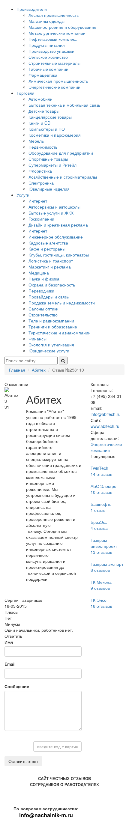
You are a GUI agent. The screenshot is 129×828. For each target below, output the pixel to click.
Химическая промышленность (58, 81)
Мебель (36, 141)
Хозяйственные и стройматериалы (62, 177)
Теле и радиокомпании (51, 321)
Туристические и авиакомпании (59, 333)
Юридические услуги (48, 351)
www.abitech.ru (105, 426)
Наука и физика (43, 279)
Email (10, 664)
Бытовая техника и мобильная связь (64, 105)
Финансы (37, 339)
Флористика (40, 171)
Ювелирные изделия (49, 189)
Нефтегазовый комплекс (52, 39)
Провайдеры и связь (48, 297)
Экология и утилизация (51, 345)
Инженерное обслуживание (55, 237)
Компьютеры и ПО (46, 129)
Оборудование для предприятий (60, 153)
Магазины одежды (46, 21)
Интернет (37, 201)
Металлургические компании (57, 33)
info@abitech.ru (106, 414)
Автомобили (40, 99)
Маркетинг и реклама (49, 267)
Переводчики (41, 291)
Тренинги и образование (52, 327)
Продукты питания (46, 45)
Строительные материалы (54, 63)
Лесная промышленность (53, 15)
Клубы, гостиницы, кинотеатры (58, 255)
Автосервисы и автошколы (54, 207)
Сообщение (16, 686)
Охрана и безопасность (51, 285)
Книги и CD (39, 123)
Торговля (25, 93)
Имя (8, 642)
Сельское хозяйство (48, 57)
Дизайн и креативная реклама (58, 225)
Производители (31, 9)
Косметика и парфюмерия (54, 135)
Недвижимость (42, 147)
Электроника (41, 183)
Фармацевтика (42, 75)
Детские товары (43, 111)
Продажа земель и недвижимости (61, 303)
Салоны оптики (43, 309)
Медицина (38, 273)
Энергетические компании (54, 87)
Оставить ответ (23, 761)
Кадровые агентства (48, 243)
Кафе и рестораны (46, 249)
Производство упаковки (51, 51)
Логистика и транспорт (50, 261)
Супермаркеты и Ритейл (52, 165)
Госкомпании (41, 219)
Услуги (22, 195)
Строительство (43, 315)
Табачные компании (48, 69)
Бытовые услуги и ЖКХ (51, 213)
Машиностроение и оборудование (62, 27)
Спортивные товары (48, 159)
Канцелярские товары (50, 117)
